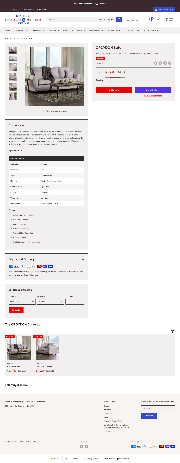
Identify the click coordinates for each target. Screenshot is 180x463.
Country (12, 296)
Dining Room (37, 30)
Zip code (69, 296)
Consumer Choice (132, 30)
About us (107, 410)
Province (41, 296)
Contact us (108, 413)
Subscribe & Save (166, 10)
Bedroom (52, 30)
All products (16, 38)
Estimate (16, 310)
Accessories (113, 30)
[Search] (119, 19)
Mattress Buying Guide (113, 421)
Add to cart (114, 90)
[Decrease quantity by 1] (107, 80)
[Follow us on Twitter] (86, 446)
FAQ (106, 417)
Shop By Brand (150, 30)
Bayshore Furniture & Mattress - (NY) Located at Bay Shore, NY (117, 426)
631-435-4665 (152, 53)
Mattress (66, 30)
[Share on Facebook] (155, 63)
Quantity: (100, 80)
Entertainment (95, 30)
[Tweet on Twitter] (165, 63)
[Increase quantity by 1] (122, 80)
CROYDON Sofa (13, 366)
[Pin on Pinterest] (160, 63)
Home (7, 30)
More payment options (153, 96)
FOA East (100, 63)
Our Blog (107, 431)
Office (79, 30)
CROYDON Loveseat (44, 366)
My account (132, 21)
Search (107, 406)
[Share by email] (169, 63)
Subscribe (148, 416)
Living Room (19, 30)
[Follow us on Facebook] (81, 446)
